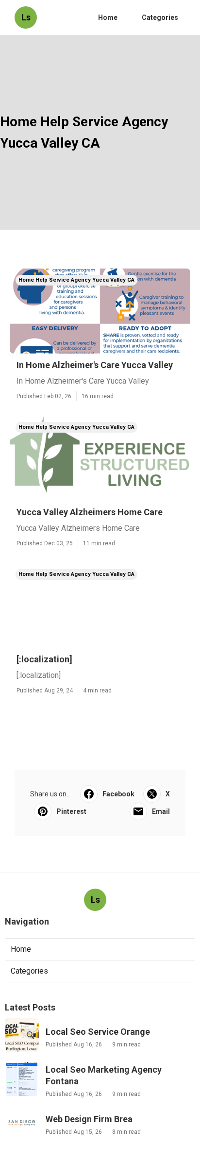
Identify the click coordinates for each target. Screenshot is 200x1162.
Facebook (118, 794)
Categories (160, 17)
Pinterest (71, 811)
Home (107, 17)
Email (161, 811)
